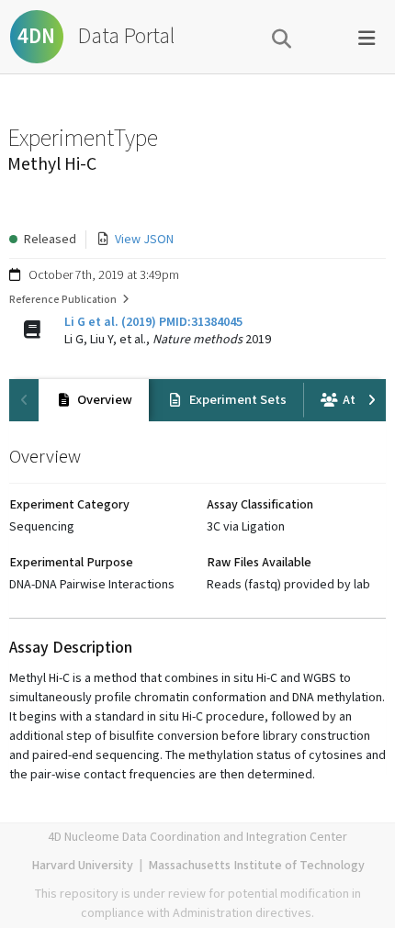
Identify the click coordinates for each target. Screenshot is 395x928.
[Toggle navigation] (366, 36)
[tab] (94, 400)
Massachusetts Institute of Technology (256, 865)
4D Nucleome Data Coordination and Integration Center (197, 837)
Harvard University (82, 865)
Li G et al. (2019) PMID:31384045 (153, 322)
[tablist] (197, 400)
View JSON (144, 239)
